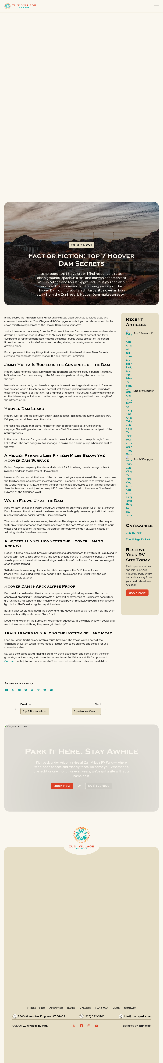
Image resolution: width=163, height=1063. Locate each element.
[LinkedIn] (19, 689)
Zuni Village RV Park (138, 539)
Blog (116, 1008)
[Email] (51, 689)
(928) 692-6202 (98, 786)
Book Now (137, 592)
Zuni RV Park (134, 533)
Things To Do (36, 1008)
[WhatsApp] (25, 689)
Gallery (85, 1008)
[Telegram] (38, 689)
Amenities (56, 1008)
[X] (13, 689)
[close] (156, 6)
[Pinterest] (32, 689)
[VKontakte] (45, 689)
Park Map (101, 1008)
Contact (9, 661)
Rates (71, 1008)
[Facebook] (6, 689)
